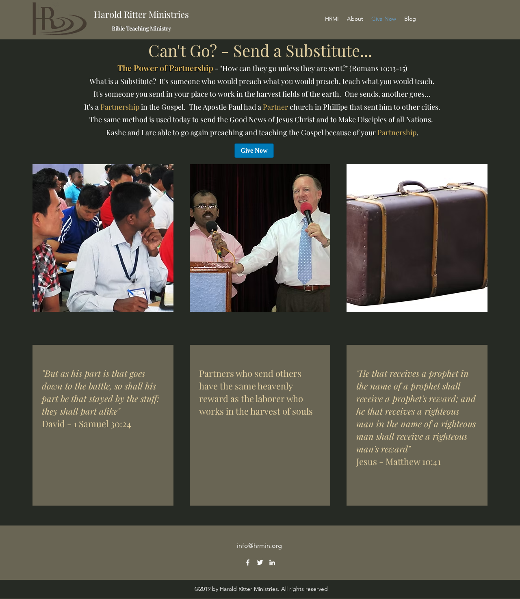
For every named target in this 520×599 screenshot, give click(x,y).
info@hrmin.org (259, 545)
